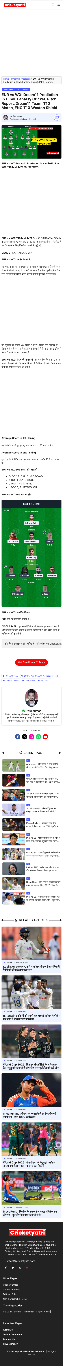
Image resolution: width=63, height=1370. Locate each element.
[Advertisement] (31, 44)
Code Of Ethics (10, 1284)
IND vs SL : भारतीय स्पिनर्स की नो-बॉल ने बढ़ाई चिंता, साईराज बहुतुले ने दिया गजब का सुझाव (43, 840)
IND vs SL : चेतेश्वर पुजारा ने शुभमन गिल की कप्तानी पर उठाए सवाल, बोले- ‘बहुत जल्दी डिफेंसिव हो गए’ (43, 899)
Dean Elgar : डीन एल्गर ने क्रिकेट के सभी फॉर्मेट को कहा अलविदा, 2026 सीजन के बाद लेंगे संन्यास (43, 885)
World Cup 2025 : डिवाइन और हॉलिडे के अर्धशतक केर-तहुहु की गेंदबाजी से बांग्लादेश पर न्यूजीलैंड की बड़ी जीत (31, 1066)
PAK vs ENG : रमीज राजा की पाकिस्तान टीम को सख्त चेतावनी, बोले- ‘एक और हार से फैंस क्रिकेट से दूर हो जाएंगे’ (42, 870)
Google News (23, 1359)
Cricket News (43, 1311)
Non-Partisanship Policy (15, 1299)
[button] (53, 5)
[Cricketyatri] (15, 5)
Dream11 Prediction (21, 78)
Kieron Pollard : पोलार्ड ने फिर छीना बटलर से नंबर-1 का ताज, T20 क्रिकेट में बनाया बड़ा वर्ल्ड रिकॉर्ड (42, 826)
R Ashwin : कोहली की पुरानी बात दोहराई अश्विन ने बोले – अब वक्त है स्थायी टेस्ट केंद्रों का (31, 1017)
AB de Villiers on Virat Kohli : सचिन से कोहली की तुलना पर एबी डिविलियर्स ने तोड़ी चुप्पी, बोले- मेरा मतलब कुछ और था (42, 796)
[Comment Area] (57, 118)
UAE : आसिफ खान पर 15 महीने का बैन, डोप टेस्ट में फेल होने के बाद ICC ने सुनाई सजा (42, 781)
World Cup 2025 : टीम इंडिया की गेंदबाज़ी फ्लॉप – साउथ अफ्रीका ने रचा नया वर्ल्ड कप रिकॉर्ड (29, 1164)
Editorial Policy (10, 1294)
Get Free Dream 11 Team (31, 662)
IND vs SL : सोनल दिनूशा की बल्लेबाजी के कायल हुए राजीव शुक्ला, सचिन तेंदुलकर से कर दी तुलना (43, 855)
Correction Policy (11, 1289)
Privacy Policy (39, 1359)
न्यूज (28, 760)
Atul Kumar (18, 116)
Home (6, 78)
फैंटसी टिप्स (25, 89)
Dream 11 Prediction (24, 1311)
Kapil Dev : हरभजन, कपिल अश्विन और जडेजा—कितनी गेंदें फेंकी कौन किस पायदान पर (31, 968)
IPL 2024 (7, 1311)
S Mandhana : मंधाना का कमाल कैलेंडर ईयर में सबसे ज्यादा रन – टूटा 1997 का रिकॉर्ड (29, 1115)
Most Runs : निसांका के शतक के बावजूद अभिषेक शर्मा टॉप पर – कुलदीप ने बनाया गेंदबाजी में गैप (30, 1213)
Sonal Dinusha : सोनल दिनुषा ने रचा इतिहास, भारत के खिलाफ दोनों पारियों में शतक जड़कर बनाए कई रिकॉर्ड (41, 811)
